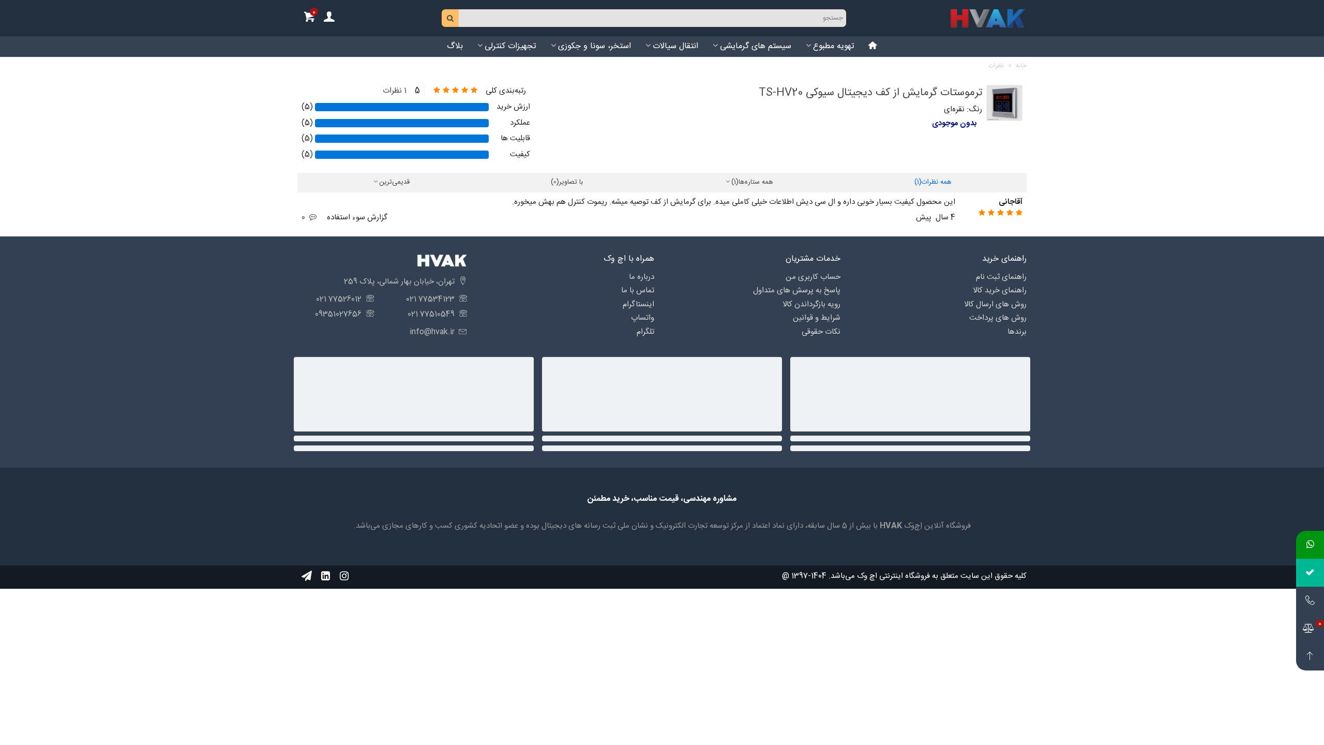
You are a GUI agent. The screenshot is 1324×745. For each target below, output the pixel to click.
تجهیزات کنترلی (510, 46)
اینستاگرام (638, 304)
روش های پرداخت (998, 317)
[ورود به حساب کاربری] (329, 18)
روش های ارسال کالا (995, 304)
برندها (1017, 331)
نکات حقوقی (821, 331)
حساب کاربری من (813, 277)
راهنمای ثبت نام (1001, 277)
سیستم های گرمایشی (755, 46)
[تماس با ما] (1310, 601)
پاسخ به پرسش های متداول (796, 290)
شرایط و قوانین (816, 317)
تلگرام (645, 331)
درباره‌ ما (641, 277)
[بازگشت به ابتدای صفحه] (1310, 657)
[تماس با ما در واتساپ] (1310, 545)
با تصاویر (567, 182)
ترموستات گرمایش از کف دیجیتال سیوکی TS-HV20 (870, 93)
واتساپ (642, 317)
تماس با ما (637, 290)
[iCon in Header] (873, 46)
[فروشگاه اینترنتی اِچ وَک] (988, 18)
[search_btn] (450, 18)
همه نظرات (933, 182)
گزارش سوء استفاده (357, 217)
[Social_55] (325, 576)
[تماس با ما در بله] (1310, 573)
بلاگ (455, 46)
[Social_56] (344, 576)
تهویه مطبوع (833, 46)
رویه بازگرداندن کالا (811, 304)
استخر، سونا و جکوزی (594, 46)
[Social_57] (306, 576)
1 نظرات (395, 91)
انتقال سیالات (675, 46)
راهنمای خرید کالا (1000, 290)
